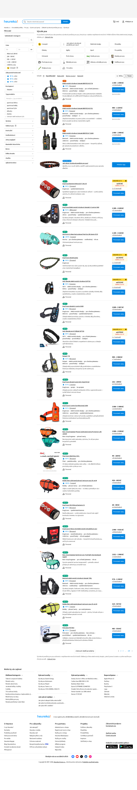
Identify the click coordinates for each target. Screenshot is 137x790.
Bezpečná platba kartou (37, 744)
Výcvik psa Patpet (43, 684)
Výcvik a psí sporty (35, 28)
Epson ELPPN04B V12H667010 (80, 687)
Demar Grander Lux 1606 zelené (81, 692)
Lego (105, 689)
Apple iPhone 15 (109, 679)
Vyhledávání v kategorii (12, 36)
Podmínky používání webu (90, 762)
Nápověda (58, 750)
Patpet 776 (66, 356)
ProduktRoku (84, 733)
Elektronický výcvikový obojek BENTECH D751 (77, 108)
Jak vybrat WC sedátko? (45, 706)
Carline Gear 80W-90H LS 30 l (80, 681)
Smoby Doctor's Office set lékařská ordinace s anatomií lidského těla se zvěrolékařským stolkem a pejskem (85, 679)
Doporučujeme (109, 675)
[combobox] (41, 22)
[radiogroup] (19, 79)
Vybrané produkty (78, 675)
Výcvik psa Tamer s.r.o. (45, 687)
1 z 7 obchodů (116, 337)
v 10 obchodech (117, 582)
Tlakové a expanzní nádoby (14, 679)
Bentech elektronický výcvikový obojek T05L (77, 578)
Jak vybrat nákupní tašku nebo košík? (49, 701)
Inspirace (83, 738)
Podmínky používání (10, 733)
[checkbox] (6, 54)
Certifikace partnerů (86, 736)
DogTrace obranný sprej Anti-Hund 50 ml (75, 382)
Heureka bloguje (9, 741)
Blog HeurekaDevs (10, 744)
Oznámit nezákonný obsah (12, 747)
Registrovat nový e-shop (62, 730)
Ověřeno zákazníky (86, 727)
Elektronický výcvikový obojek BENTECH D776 (77, 83)
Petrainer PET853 (68, 628)
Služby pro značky (60, 738)
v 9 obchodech (116, 483)
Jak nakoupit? (34, 727)
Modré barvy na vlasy (12, 697)
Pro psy (26, 28)
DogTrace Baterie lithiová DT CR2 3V (74, 184)
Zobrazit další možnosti (14, 117)
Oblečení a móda (109, 697)
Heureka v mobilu (35, 730)
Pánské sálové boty (12, 684)
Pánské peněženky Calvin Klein (15, 702)
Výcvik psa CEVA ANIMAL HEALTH (48, 689)
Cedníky (8, 689)
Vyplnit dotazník (111, 735)
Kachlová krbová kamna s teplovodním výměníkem (19, 694)
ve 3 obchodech (117, 384)
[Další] (132, 651)
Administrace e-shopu (62, 727)
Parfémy (106, 681)
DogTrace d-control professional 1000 (75, 406)
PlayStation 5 (108, 687)
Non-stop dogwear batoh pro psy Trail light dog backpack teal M (81, 556)
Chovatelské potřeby (17, 28)
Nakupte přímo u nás (36, 736)
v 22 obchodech (117, 409)
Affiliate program (60, 744)
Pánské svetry (10, 681)
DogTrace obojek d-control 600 (72, 306)
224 (129, 651)
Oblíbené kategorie (13, 675)
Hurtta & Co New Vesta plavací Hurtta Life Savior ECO (80, 234)
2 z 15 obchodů (116, 189)
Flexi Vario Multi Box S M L (71, 456)
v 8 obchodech (116, 606)
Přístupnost (8, 750)
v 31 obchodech (117, 211)
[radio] (6, 76)
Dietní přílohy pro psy (12, 699)
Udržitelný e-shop (86, 741)
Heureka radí (34, 733)
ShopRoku (83, 730)
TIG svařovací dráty (11, 692)
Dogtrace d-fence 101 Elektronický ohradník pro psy (79, 529)
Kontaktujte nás (111, 726)
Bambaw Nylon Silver (77, 684)
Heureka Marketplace (61, 736)
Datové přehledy (60, 741)
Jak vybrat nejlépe (45, 697)
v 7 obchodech (116, 359)
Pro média (7, 738)
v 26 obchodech (117, 235)
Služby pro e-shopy (61, 733)
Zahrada (106, 692)
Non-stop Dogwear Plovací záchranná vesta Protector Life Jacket (81, 433)
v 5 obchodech (116, 110)
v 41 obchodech (117, 458)
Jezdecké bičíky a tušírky (13, 687)
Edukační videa (59, 747)
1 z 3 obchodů (116, 263)
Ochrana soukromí (35, 741)
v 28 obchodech (117, 532)
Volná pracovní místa (10, 736)
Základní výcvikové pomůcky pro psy (52, 28)
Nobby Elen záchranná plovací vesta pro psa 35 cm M (79, 481)
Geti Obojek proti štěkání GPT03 (73, 331)
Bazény (106, 684)
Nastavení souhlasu (36, 738)
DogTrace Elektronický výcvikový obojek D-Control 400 (80, 207)
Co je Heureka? (8, 727)
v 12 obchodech (117, 85)
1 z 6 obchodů (116, 288)
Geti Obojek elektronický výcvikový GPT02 (76, 281)
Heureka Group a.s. (59, 762)
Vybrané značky (44, 675)
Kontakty (7, 730)
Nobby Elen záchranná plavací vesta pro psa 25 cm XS (79, 604)
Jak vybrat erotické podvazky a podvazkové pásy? (52, 703)
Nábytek (106, 694)
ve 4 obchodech (117, 434)
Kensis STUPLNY (76, 694)
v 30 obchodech (117, 309)
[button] (17, 40)
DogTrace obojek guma (70, 258)
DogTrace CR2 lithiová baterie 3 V (73, 505)
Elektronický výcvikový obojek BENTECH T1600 (77, 133)
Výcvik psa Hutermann (45, 681)
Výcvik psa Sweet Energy (46, 679)
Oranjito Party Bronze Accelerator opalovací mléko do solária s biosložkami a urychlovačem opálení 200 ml (85, 689)
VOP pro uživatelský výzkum (38, 747)
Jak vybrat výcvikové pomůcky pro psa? (75, 163)
